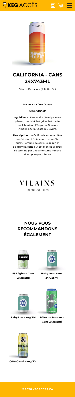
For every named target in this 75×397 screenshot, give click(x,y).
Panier (61, 5)
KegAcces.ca (43, 389)
